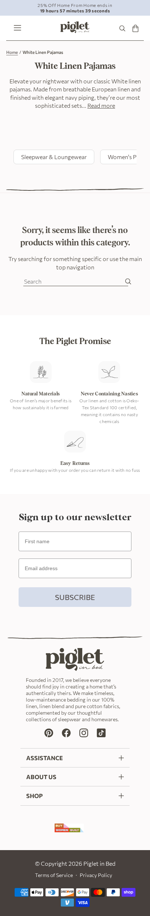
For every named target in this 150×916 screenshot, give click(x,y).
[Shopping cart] (135, 28)
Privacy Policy (96, 875)
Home (12, 52)
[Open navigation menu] (16, 28)
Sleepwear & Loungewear (54, 156)
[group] (75, 7)
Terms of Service (54, 875)
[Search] (122, 28)
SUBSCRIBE (75, 597)
